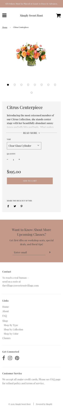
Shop (5, 320)
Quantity (11, 154)
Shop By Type (11, 325)
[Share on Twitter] (15, 206)
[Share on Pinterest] (22, 206)
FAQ (4, 315)
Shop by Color (11, 333)
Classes (6, 338)
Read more (30, 132)
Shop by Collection (13, 329)
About (5, 311)
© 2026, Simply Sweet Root (19, 404)
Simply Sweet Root (31, 15)
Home (4, 27)
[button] (8, 84)
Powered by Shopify (44, 404)
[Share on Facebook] (9, 206)
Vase (9, 139)
